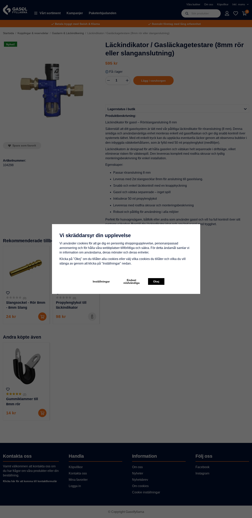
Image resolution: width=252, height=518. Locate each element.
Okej (156, 281)
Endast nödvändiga (131, 281)
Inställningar (101, 281)
